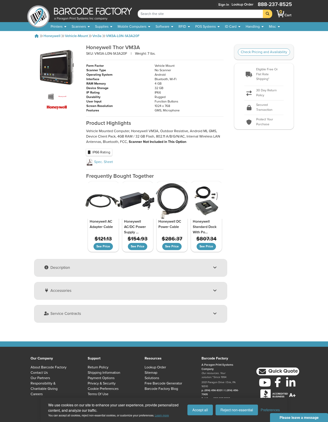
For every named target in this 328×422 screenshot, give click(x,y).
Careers (37, 394)
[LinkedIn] (291, 382)
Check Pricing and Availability (264, 52)
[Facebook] (278, 382)
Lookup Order (242, 4)
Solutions (152, 378)
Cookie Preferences (103, 389)
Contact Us (39, 372)
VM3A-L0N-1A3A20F (122, 36)
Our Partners (40, 378)
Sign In (223, 4)
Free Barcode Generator (163, 383)
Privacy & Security (102, 383)
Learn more (162, 415)
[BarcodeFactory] (38, 13)
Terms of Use (98, 394)
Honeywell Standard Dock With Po (204, 227)
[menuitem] (58, 26)
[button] (264, 74)
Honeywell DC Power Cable (169, 224)
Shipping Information (104, 372)
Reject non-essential (236, 409)
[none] (274, 26)
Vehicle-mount (76, 36)
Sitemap (151, 372)
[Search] (267, 14)
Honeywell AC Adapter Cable (101, 224)
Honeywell (52, 36)
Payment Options (101, 378)
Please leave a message (299, 418)
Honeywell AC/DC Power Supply (135, 227)
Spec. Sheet (103, 162)
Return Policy (98, 367)
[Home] (36, 36)
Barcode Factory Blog (161, 389)
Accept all (200, 409)
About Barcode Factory (48, 367)
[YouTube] (265, 382)
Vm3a (97, 36)
